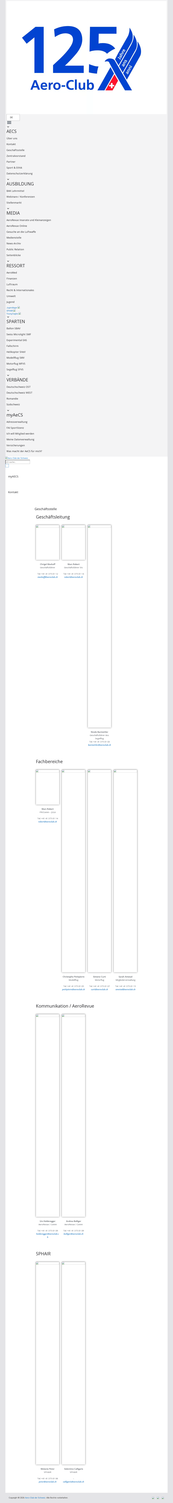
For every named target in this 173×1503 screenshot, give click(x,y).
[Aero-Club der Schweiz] (16, 458)
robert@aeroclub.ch (73, 577)
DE (11, 117)
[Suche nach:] (17, 462)
